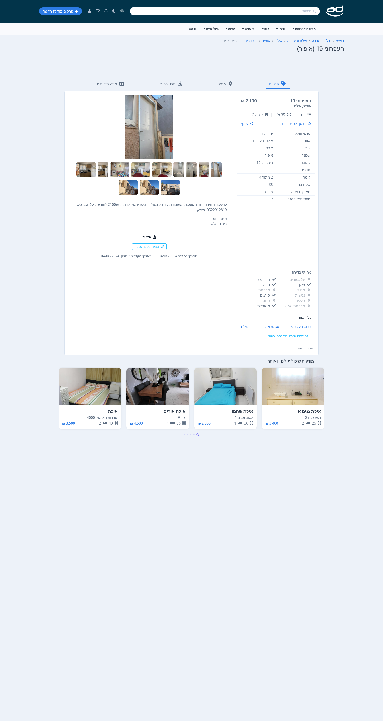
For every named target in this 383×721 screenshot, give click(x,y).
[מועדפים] (98, 11)
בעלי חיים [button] (212, 29)
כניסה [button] (193, 29)
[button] (197, 434)
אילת (244, 326)
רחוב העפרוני (301, 326)
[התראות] (106, 11)
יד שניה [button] (250, 29)
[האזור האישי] (90, 11)
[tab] (278, 84)
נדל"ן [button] (282, 29)
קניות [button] (231, 29)
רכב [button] (266, 29)
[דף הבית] (334, 11)
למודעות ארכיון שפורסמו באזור (288, 336)
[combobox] (225, 11)
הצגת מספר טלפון (147, 246)
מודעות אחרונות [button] (305, 29)
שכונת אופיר (271, 326)
